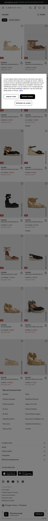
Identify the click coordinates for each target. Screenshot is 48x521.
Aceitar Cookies (27, 96)
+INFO (21, 90)
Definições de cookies (23, 103)
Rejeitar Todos (11, 96)
